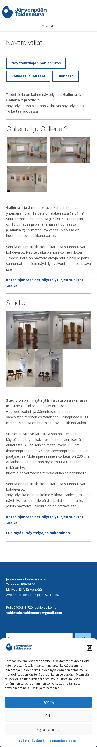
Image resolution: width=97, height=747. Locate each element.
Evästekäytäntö (31, 741)
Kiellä (48, 715)
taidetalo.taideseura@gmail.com (34, 612)
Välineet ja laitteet (28, 76)
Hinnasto (65, 76)
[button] (89, 647)
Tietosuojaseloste (61, 741)
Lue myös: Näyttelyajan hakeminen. (38, 532)
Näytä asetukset (48, 729)
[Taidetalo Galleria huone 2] (27, 150)
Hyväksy (48, 702)
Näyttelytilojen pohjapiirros (36, 63)
